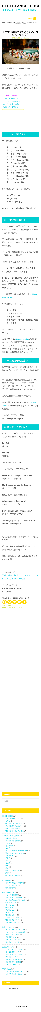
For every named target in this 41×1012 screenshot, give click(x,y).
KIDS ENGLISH (7, 816)
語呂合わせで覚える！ (13, 922)
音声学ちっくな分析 (12, 942)
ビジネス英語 (6, 880)
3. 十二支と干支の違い (11, 104)
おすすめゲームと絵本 (13, 818)
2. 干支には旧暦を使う (11, 101)
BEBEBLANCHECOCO (21, 6)
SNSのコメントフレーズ (13, 949)
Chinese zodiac (22, 339)
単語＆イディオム (8, 892)
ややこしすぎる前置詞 (13, 841)
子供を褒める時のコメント (14, 826)
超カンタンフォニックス (13, 940)
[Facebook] (4, 602)
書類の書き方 (10, 888)
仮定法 (7, 848)
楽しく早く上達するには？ (14, 974)
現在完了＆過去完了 (12, 870)
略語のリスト (10, 907)
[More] (24, 602)
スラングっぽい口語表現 (13, 897)
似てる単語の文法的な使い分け (16, 851)
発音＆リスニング (8, 927)
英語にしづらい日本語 (13, 962)
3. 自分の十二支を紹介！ (12, 107)
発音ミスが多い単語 (12, 934)
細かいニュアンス (11, 912)
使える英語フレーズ (12, 952)
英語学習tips (6, 969)
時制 (7, 866)
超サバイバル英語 (11, 964)
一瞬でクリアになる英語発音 (15, 932)
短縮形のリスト (10, 910)
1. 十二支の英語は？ (10, 98)
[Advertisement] (20, 119)
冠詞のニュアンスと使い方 (14, 853)
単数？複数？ (10, 856)
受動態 (7, 858)
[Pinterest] (14, 602)
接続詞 (7, 863)
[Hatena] (19, 602)
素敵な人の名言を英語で (13, 959)
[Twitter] (9, 602)
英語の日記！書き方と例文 (14, 831)
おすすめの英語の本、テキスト (16, 971)
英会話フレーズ (7, 947)
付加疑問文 (9, 846)
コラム (7, 821)
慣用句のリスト (10, 905)
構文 (7, 868)
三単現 (7, 843)
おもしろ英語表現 (11, 895)
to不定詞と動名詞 (11, 838)
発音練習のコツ (10, 937)
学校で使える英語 (11, 828)
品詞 (7, 860)
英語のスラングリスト (13, 920)
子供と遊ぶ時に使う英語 (13, 823)
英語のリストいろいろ (15, 608)
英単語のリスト (12, 605)
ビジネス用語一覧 (11, 885)
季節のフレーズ (10, 957)
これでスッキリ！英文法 (10, 836)
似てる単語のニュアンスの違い (16, 900)
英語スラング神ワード (13, 917)
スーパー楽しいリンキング (14, 930)
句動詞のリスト (10, 902)
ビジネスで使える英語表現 (14, 883)
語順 (7, 873)
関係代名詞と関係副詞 (13, 875)
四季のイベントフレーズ (13, 954)
